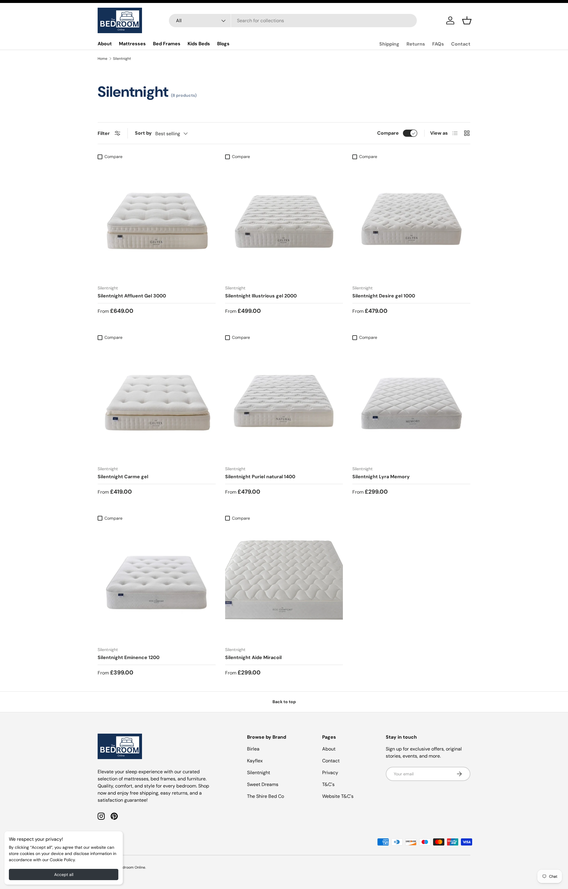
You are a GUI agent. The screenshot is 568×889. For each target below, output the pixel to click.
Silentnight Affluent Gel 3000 (132, 296)
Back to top (284, 701)
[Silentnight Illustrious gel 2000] (284, 221)
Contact (460, 44)
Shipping (389, 44)
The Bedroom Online (128, 867)
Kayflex (255, 761)
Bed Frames (166, 44)
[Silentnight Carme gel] (157, 402)
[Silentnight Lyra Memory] (411, 402)
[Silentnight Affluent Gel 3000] (157, 221)
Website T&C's (338, 796)
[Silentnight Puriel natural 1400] (284, 402)
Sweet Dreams (262, 784)
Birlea (253, 749)
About (105, 44)
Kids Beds (199, 44)
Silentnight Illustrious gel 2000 (261, 296)
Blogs (223, 44)
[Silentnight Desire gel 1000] (411, 221)
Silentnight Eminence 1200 (128, 657)
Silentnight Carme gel (123, 477)
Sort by (143, 133)
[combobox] (293, 20)
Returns (415, 44)
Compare (388, 133)
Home (102, 58)
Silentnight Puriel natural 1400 (260, 477)
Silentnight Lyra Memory (381, 477)
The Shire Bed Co (265, 796)
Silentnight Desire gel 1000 (383, 296)
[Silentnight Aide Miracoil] (284, 583)
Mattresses (132, 44)
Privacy (330, 772)
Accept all (63, 874)
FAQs (438, 44)
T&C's (328, 784)
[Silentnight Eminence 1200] (157, 583)
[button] (466, 20)
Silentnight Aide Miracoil (253, 657)
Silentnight (122, 58)
